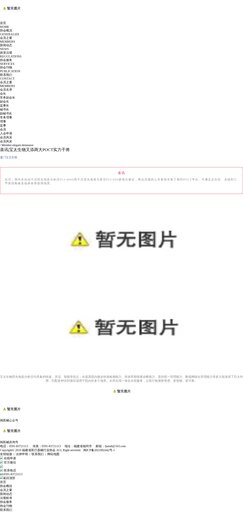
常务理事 (6, 117)
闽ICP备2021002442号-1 (99, 450)
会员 (3, 129)
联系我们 (6, 509)
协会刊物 (6, 505)
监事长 (4, 105)
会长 (3, 93)
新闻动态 (6, 494)
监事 (3, 125)
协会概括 (6, 486)
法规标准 (6, 497)
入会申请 (6, 133)
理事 (3, 121)
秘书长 (4, 109)
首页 (3, 482)
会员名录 (6, 89)
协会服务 (6, 501)
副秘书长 (6, 113)
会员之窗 (6, 490)
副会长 (4, 101)
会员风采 (6, 137)
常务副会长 (7, 97)
